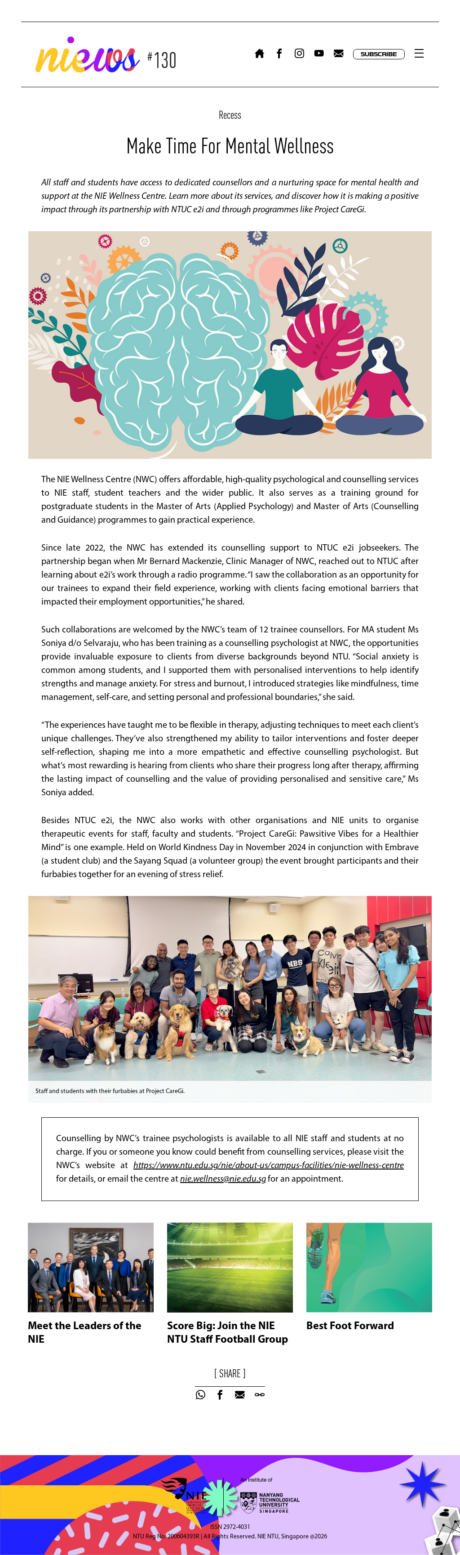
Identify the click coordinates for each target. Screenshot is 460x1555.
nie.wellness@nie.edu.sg (223, 1179)
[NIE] (187, 1495)
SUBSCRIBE (379, 54)
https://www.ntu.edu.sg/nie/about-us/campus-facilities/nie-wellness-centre (268, 1165)
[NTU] (266, 1495)
